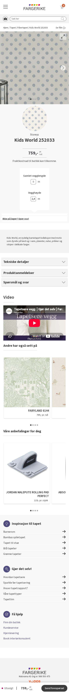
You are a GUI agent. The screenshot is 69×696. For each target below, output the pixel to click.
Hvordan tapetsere (14, 577)
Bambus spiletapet (14, 537)
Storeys (34, 134)
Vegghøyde (34, 193)
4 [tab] (37, 425)
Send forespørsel (54, 688)
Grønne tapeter (12, 554)
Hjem (5, 27)
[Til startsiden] (34, 7)
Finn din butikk (11, 622)
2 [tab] (33, 425)
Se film (59, 27)
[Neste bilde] (63, 67)
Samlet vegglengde (34, 176)
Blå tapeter (10, 548)
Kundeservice (10, 628)
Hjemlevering (11, 633)
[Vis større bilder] (63, 36)
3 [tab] (35, 425)
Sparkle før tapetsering (16, 583)
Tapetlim (8, 599)
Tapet (13, 27)
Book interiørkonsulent (16, 638)
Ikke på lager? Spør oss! (16, 218)
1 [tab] (30, 425)
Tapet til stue (11, 543)
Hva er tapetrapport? (15, 588)
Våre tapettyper (12, 594)
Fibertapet (22, 27)
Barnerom (9, 532)
